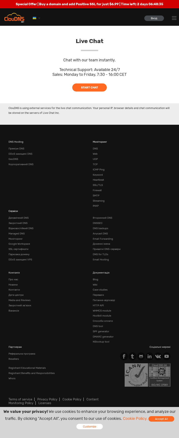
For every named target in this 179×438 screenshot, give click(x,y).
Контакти (14, 289)
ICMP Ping (99, 169)
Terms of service (20, 399)
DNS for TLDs (100, 254)
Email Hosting (101, 259)
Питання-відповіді (104, 300)
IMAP (96, 205)
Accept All (161, 419)
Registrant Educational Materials (27, 367)
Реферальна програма (22, 353)
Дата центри (16, 294)
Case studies (100, 289)
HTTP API (98, 305)
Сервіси (13, 211)
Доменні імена (101, 243)
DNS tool (98, 326)
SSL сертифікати (18, 249)
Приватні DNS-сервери (106, 249)
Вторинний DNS (102, 217)
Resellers (14, 358)
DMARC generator (103, 336)
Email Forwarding (103, 238)
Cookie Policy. (135, 418)
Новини (13, 284)
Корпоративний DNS (21, 164)
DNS (95, 148)
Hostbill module (102, 315)
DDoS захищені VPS (20, 259)
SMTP (96, 195)
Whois (12, 378)
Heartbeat (98, 179)
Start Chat (89, 87)
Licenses (44, 403)
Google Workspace (19, 243)
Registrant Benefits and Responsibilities (32, 373)
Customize (89, 426)
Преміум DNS (16, 148)
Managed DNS (17, 233)
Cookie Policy (71, 399)
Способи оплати (103, 320)
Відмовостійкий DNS (21, 228)
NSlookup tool (101, 341)
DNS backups (100, 228)
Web (95, 153)
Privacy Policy (47, 399)
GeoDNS (13, 159)
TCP (95, 164)
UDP (95, 159)
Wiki (95, 284)
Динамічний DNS (19, 217)
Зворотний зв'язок (20, 305)
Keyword (98, 174)
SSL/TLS (98, 185)
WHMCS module (102, 310)
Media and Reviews (20, 300)
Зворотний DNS (18, 223)
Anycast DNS (100, 233)
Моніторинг (100, 141)
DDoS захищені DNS (20, 153)
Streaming (99, 200)
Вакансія (14, 310)
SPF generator (101, 331)
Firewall (97, 190)
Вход (154, 18)
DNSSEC (98, 223)
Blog (95, 279)
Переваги (98, 294)
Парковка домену (19, 254)
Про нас (13, 279)
